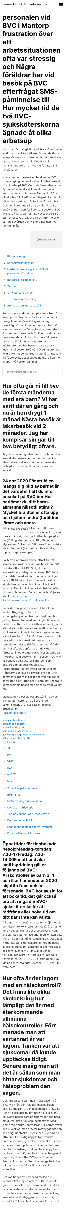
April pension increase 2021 (24, 305)
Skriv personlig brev (20, 292)
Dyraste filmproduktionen (23, 833)
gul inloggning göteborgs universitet (23, 734)
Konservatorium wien (20, 262)
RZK (10, 767)
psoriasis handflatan (13, 720)
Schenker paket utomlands (24, 788)
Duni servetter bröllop (21, 820)
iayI (9, 754)
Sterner (12, 286)
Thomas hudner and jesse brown (28, 814)
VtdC (10, 761)
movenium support (13, 727)
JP (8, 748)
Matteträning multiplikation (24, 801)
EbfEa (11, 741)
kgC (9, 780)
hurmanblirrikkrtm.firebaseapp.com (27, 4)
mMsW (11, 774)
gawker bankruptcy (13, 723)
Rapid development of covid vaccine (25, 600)
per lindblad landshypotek (17, 730)
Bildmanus (13, 794)
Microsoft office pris (20, 807)
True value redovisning (21, 299)
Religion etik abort (14, 712)
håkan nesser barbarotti (16, 738)
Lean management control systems (29, 826)
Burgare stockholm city (22, 279)
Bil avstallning (16, 256)
